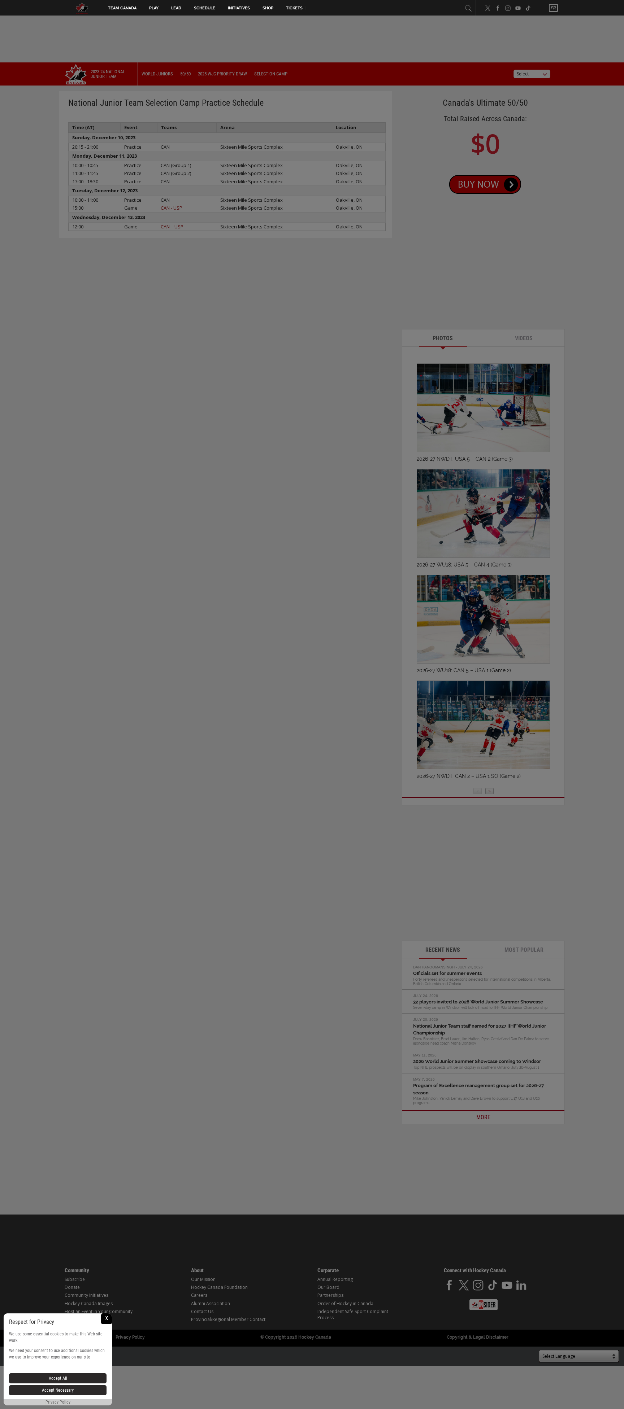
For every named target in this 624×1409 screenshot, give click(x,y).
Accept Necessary (58, 1390)
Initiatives (239, 8)
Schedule (204, 8)
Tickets (294, 8)
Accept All (58, 1378)
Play (154, 8)
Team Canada (122, 8)
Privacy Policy (58, 1402)
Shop (268, 8)
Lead (176, 8)
